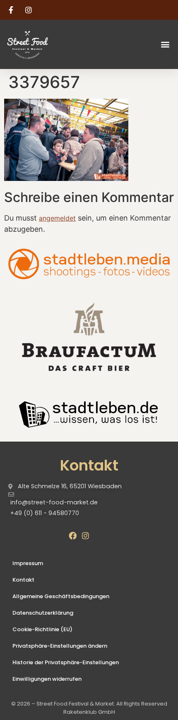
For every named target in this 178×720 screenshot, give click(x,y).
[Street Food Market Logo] (42, 44)
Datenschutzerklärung (42, 613)
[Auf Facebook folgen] (12, 10)
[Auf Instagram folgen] (30, 10)
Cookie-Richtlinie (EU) (42, 629)
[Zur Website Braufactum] (89, 336)
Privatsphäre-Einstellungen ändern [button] (59, 646)
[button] (165, 44)
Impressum (27, 563)
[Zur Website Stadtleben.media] (89, 264)
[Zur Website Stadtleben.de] (89, 413)
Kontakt (23, 580)
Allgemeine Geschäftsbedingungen (60, 596)
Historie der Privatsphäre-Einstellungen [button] (65, 662)
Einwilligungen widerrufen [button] (47, 679)
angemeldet (57, 218)
